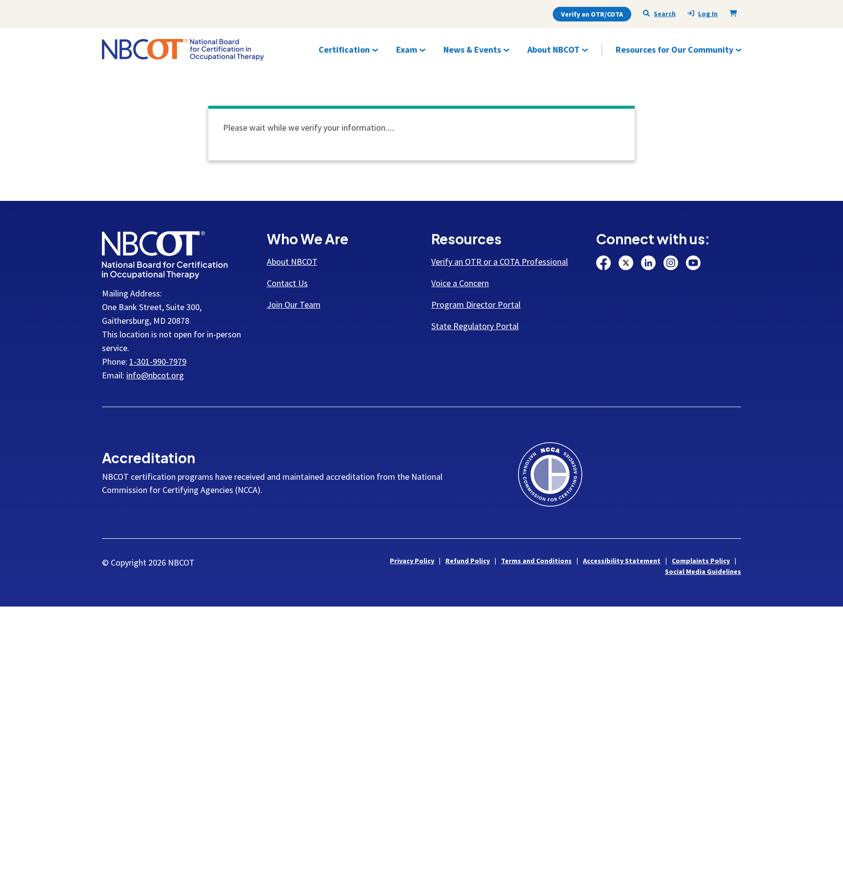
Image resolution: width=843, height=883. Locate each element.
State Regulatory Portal (475, 326)
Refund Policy (467, 560)
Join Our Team (294, 304)
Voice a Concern (460, 283)
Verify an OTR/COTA (592, 14)
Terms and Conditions (536, 560)
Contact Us (287, 283)
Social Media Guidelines (703, 571)
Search (665, 13)
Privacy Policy (412, 560)
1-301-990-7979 (157, 361)
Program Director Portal (476, 304)
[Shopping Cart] (735, 13)
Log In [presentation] (708, 14)
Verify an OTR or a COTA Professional (499, 261)
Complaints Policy (701, 560)
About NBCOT (292, 261)
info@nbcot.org (155, 375)
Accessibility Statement (622, 560)
